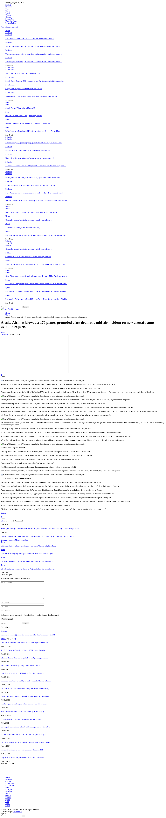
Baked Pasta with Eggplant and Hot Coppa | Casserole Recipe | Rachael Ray (32, 131)
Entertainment (10, 67)
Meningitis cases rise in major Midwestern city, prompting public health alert (32, 177)
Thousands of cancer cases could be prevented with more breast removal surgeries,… (35, 166)
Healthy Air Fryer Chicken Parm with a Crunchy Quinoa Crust (27, 123)
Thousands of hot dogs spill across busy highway (22, 228)
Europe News (10, 19)
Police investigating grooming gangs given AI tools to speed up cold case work (33, 143)
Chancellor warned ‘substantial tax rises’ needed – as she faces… (28, 220)
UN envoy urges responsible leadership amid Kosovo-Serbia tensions (25, 742)
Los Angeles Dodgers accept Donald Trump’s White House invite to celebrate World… (36, 284)
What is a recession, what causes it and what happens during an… (24, 734)
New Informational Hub (9, 27)
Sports (7, 270)
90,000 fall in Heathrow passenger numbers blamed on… (21, 665)
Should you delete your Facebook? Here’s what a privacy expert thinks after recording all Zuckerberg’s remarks (40, 528)
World (7, 13)
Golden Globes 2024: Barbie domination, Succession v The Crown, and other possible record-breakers (37, 536)
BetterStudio (17, 812)
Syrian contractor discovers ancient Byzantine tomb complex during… (26, 696)
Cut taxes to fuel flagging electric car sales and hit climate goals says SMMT (28, 635)
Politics (8, 241)
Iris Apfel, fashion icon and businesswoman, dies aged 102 (22, 750)
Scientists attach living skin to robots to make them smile (21, 719)
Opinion (8, 15)
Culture (8, 17)
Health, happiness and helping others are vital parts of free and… (24, 704)
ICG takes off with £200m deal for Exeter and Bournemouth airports (29, 39)
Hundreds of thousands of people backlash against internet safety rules (30, 158)
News (7, 206)
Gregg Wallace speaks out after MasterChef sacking (23, 89)
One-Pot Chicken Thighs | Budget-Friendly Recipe (23, 116)
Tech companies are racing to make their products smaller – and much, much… (33, 46)
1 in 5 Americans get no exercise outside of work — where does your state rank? (34, 193)
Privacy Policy (10, 23)
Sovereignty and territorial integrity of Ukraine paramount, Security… (25, 727)
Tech (7, 9)
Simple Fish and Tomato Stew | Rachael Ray (21, 108)
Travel (7, 11)
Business (8, 33)
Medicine (8, 172)
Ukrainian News (11, 21)
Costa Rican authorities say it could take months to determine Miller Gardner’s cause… (36, 276)
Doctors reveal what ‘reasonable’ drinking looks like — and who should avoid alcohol (36, 200)
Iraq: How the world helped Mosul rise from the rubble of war (23, 673)
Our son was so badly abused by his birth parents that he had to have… (26, 681)
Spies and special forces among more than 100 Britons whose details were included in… (36, 264)
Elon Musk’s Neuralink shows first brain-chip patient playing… (23, 711)
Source (3, 513)
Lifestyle (8, 137)
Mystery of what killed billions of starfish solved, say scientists (27, 150)
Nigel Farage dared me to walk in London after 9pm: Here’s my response (31, 212)
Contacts (8, 7)
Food (7, 102)
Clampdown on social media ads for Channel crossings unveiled (28, 257)
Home (7, 31)
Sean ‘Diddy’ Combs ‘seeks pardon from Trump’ (22, 73)
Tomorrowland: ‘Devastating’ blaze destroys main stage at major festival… (31, 96)
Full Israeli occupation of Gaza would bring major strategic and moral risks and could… (36, 235)
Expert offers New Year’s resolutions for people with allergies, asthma (30, 185)
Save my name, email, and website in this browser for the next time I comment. (31, 615)
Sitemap (8, 5)
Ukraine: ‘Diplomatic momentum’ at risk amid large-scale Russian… (25, 642)
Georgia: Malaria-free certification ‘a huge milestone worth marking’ (25, 688)
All (11, 243)
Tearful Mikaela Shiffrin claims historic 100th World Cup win (23, 650)
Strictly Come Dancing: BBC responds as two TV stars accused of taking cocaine (34, 81)
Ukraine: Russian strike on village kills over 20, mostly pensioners (24, 658)
